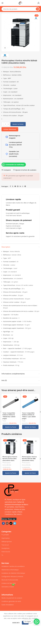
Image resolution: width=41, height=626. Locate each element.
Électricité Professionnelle (9, 580)
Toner (4, 421)
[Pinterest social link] (18, 186)
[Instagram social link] (7, 523)
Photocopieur (6, 463)
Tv (2, 555)
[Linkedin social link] (20, 186)
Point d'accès (5, 552)
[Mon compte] (39, 3)
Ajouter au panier (18, 124)
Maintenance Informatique (10, 570)
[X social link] (12, 186)
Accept (25, 623)
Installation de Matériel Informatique (13, 573)
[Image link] (11, 490)
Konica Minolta (6, 465)
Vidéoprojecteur (6, 541)
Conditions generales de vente (11, 601)
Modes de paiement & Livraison (11, 598)
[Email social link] (15, 186)
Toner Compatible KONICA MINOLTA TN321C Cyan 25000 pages (29, 415)
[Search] (37, 9)
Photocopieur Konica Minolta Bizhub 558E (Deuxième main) (29, 458)
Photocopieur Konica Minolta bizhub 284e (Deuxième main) (9, 458)
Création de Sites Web (8, 583)
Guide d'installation (7, 605)
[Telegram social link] (25, 186)
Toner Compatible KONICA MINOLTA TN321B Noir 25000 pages (8, 415)
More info (16, 623)
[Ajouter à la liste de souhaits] (16, 397)
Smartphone (5, 548)
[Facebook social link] (10, 186)
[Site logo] (20, 3)
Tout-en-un (5, 545)
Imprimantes (5, 538)
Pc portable (5, 535)
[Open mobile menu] (2, 3)
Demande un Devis (7, 586)
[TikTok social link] (10, 523)
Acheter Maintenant (9, 129)
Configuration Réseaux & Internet (12, 576)
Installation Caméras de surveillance (13, 566)
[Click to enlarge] (5, 48)
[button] (10, 427)
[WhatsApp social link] (22, 186)
